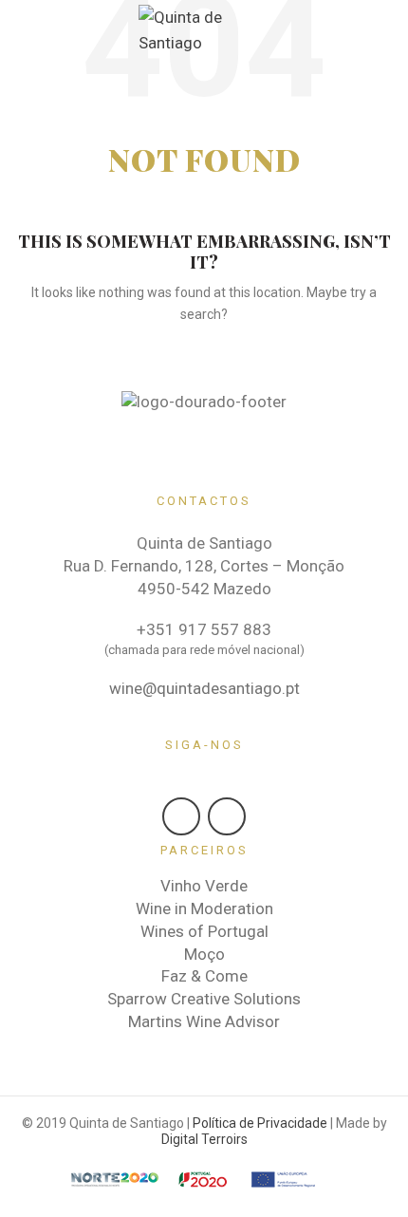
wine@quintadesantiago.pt (204, 688)
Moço (204, 954)
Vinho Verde (204, 885)
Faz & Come (204, 975)
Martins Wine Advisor (204, 1021)
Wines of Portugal (204, 931)
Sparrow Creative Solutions (204, 998)
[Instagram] (227, 816)
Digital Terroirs (204, 1139)
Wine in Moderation (204, 908)
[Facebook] (181, 816)
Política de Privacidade (260, 1123)
